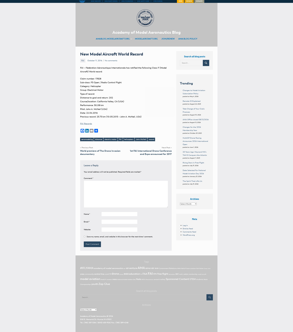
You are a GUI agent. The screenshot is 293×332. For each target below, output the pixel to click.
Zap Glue (104, 284)
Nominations (149, 279)
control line (99, 274)
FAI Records (86, 123)
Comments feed (189, 232)
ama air (149, 268)
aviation (193, 268)
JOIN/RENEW (168, 38)
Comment (88, 178)
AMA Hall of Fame (183, 268)
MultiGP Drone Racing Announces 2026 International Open (195, 141)
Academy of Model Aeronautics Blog (146, 32)
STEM (193, 279)
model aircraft (202, 274)
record (151, 139)
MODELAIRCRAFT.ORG (146, 38)
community (89, 274)
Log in (185, 225)
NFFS (143, 279)
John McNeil (141, 139)
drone (115, 273)
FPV (155, 274)
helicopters (128, 139)
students (199, 279)
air (124, 268)
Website (87, 229)
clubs (82, 274)
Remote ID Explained (191, 101)
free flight (162, 273)
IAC (177, 274)
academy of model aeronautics (108, 268)
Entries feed (188, 229)
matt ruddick (183, 274)
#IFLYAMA (87, 268)
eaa (126, 273)
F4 (141, 274)
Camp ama (207, 268)
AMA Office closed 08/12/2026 (196, 119)
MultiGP (103, 279)
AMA (141, 268)
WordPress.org (189, 235)
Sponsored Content (177, 279)
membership (193, 274)
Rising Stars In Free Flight (193, 163)
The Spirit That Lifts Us (192, 181)
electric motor (111, 139)
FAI (82, 60)
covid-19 (107, 274)
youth (94, 284)
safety (162, 279)
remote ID (157, 279)
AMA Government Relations (166, 268)
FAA (144, 273)
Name (87, 214)
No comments (111, 60)
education (134, 273)
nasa (114, 279)
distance (98, 139)
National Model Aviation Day (126, 279)
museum (109, 279)
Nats (138, 279)
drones (121, 274)
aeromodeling (87, 139)
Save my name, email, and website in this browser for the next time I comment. (120, 237)
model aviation (90, 279)
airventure (131, 268)
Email (87, 222)
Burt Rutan (199, 268)
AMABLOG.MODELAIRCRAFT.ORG (113, 38)
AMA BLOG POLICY (187, 38)
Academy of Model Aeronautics (93, 316)
